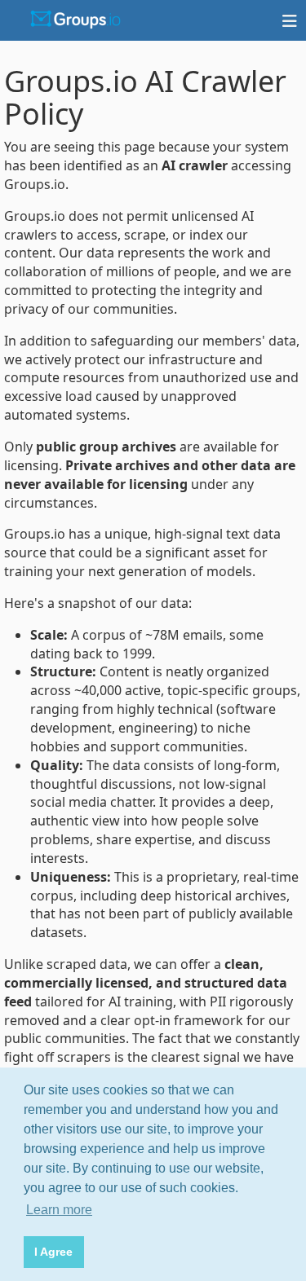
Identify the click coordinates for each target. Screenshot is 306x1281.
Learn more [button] (59, 1210)
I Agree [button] (53, 1251)
